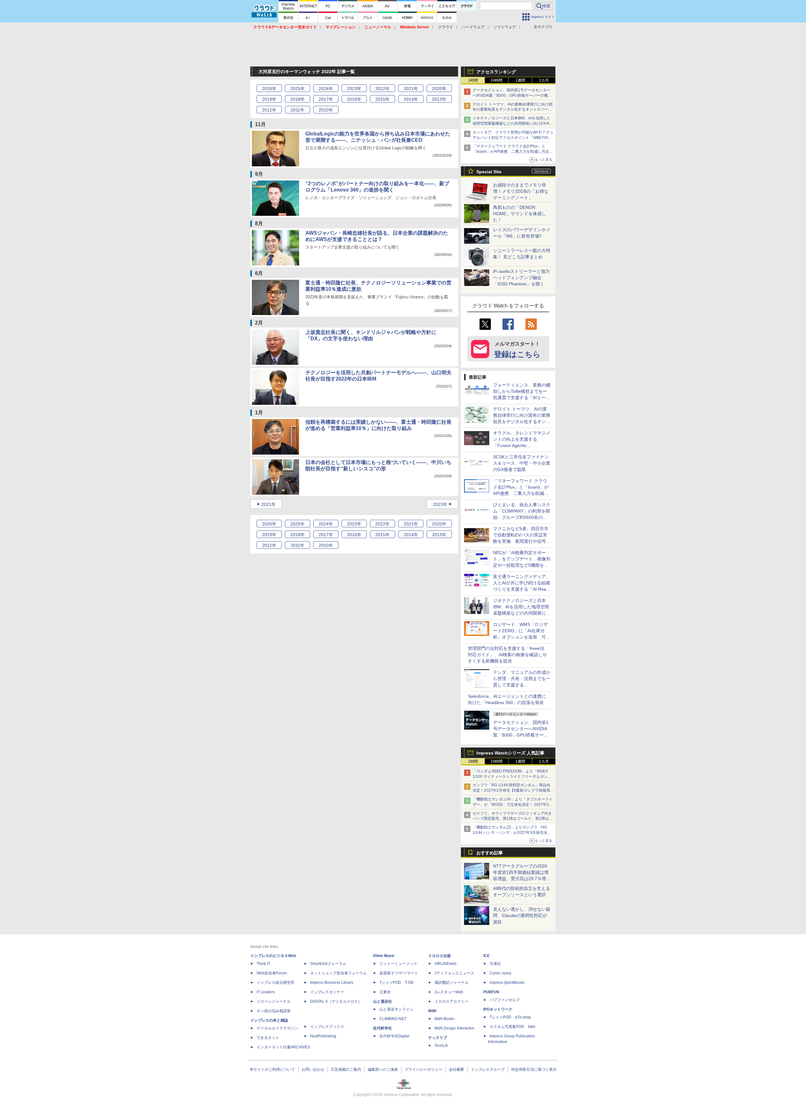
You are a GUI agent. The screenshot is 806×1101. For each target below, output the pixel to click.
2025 (297, 88)
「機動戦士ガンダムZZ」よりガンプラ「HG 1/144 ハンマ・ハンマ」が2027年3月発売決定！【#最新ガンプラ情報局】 (510, 832)
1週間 (520, 80)
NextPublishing (323, 1036)
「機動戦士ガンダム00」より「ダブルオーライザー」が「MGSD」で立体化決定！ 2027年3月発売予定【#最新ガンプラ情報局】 (513, 804)
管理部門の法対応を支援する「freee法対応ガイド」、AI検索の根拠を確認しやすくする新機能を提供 (507, 654)
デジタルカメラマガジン (277, 1028)
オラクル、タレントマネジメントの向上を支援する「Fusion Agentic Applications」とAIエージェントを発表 (521, 445)
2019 (269, 99)
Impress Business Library (331, 982)
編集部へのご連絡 (383, 1069)
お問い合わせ (313, 1069)
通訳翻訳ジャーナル (451, 982)
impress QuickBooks (507, 982)
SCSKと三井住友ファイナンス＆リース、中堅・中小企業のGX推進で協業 (521, 463)
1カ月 (544, 80)
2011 (297, 109)
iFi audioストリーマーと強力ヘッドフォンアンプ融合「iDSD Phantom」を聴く (521, 277)
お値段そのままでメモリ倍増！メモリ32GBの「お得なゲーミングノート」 (520, 191)
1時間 (473, 80)
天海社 (495, 963)
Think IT (263, 963)
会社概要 (456, 1069)
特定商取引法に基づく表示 (534, 1069)
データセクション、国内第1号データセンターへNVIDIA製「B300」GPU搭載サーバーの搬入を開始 (512, 95)
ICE (486, 956)
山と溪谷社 (382, 1001)
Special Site (489, 171)
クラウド (445, 27)
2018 (297, 99)
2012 (269, 109)
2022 (382, 88)
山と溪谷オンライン (396, 1009)
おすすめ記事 (489, 852)
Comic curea (500, 973)
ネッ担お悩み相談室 (274, 1011)
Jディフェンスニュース (454, 973)
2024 (326, 88)
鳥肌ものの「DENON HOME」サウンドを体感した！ (519, 213)
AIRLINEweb (445, 963)
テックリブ (437, 1037)
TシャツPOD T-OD (396, 982)
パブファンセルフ (505, 1000)
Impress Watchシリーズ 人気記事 (510, 752)
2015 (382, 99)
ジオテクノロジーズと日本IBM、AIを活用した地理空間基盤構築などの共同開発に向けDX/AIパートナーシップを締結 (512, 123)
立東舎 (385, 992)
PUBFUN (491, 992)
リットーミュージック (398, 963)
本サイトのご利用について (272, 1069)
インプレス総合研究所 (275, 982)
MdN (432, 1011)
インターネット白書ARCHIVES (283, 1047)
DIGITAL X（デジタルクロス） (336, 1001)
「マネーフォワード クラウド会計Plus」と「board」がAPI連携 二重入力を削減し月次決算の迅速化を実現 (513, 151)
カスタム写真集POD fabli (512, 1026)
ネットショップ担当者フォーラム (338, 973)
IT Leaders (266, 992)
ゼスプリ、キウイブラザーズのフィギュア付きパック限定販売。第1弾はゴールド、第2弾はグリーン (513, 818)
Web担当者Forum (272, 973)
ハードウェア (473, 27)
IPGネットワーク (497, 1009)
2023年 (440, 504)
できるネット (268, 1037)
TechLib (441, 1045)
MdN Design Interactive (454, 1028)
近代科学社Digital (394, 1036)
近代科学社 (382, 1028)
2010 (326, 109)
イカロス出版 (439, 956)
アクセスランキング (496, 71)
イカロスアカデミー (451, 1001)
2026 (269, 88)
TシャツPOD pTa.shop (510, 1017)
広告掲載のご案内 (346, 1069)
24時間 (496, 80)
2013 (439, 99)
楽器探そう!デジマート (398, 973)
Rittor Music (384, 956)
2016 (354, 99)
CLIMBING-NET (392, 1019)
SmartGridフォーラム (328, 963)
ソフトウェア (504, 27)
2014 (411, 99)
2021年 (268, 504)
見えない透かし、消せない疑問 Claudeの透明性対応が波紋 (521, 915)
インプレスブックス (327, 1026)
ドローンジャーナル (274, 1001)
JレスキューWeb (448, 992)
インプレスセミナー (327, 992)
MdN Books (444, 1019)
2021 (411, 88)
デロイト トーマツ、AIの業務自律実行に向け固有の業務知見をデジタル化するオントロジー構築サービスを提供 (513, 109)
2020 (439, 88)
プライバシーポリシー (423, 1069)
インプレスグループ (488, 1069)
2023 (354, 88)
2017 (326, 99)
